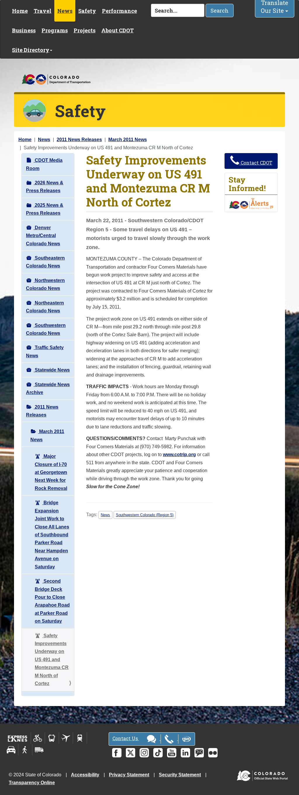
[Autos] (11, 750)
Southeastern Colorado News (45, 261)
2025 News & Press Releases (44, 209)
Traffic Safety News (45, 351)
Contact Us (125, 738)
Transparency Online (32, 782)
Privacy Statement (129, 774)
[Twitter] (131, 753)
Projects (84, 30)
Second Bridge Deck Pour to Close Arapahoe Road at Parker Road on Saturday (52, 601)
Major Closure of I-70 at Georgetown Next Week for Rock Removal (51, 472)
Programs (54, 30)
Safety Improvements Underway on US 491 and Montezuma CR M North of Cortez (52, 659)
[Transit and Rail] (52, 738)
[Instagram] (144, 753)
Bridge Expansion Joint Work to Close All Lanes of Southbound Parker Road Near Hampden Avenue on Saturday (52, 534)
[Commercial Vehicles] (39, 750)
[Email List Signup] (199, 753)
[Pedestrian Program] (25, 750)
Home (20, 10)
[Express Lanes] (17, 738)
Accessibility (85, 774)
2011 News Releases (79, 139)
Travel (42, 10)
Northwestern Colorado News (45, 284)
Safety (87, 10)
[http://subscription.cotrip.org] (251, 203)
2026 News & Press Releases (44, 186)
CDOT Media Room (44, 164)
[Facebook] (117, 753)
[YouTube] (172, 753)
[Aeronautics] (66, 738)
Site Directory (30, 49)
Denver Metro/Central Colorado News (43, 235)
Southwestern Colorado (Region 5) (144, 515)
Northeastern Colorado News (45, 306)
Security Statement (180, 774)
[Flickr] (213, 753)
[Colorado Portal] (263, 774)
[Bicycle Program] (38, 738)
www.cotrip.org (179, 454)
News (64, 10)
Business (24, 30)
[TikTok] (158, 753)
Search (220, 10)
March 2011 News (127, 139)
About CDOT (117, 30)
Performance (119, 10)
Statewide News (52, 369)
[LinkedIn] (185, 753)
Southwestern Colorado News (46, 329)
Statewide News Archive (48, 388)
